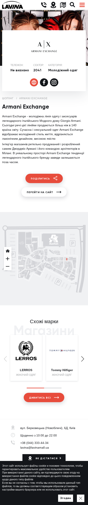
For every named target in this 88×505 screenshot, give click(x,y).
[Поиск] (72, 5)
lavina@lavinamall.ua (34, 447)
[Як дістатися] (53, 5)
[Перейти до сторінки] (34, 82)
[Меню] (82, 5)
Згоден (65, 498)
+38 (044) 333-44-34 (34, 443)
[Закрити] (80, 498)
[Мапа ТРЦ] (63, 5)
